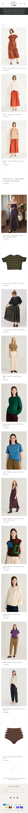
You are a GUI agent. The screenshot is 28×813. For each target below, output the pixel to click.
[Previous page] (3, 768)
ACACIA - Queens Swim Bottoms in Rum (13, 757)
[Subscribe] (22, 791)
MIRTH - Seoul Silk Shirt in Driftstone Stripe (13, 161)
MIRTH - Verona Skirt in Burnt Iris (12, 114)
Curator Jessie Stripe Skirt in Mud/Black (14, 330)
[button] (3, 4)
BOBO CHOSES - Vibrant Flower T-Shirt (13, 377)
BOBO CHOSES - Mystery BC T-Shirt (13, 472)
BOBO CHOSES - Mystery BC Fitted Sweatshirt (13, 424)
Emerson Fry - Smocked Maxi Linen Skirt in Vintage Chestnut (13, 236)
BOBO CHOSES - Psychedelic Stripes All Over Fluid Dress (13, 519)
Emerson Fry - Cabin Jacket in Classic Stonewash (13, 180)
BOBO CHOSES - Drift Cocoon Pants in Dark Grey (14, 709)
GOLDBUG (9, 810)
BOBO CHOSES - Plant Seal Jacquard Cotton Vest (13, 567)
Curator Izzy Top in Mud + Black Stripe (14, 283)
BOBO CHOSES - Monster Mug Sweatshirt (11, 615)
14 (12, 771)
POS (12, 810)
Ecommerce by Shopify (20, 810)
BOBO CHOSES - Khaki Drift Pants (12, 662)
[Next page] (16, 771)
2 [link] (11, 768)
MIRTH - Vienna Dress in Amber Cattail (14, 68)
